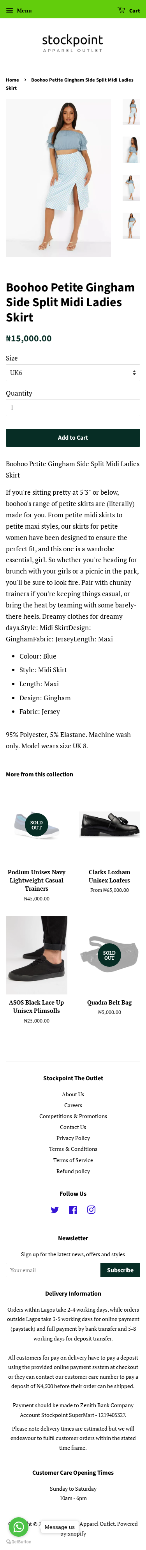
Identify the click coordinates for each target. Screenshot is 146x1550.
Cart (134, 11)
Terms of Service (73, 1160)
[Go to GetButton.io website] (18, 1542)
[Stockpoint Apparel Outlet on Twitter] (55, 1211)
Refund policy (73, 1171)
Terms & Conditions (73, 1148)
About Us (73, 1094)
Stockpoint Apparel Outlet (83, 1523)
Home (12, 79)
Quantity (19, 393)
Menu (23, 10)
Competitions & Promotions (73, 1116)
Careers (73, 1105)
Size (12, 357)
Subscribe (120, 1270)
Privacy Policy (73, 1138)
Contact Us (73, 1127)
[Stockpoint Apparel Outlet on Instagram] (91, 1211)
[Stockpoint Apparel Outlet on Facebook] (73, 1211)
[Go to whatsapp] (18, 1527)
